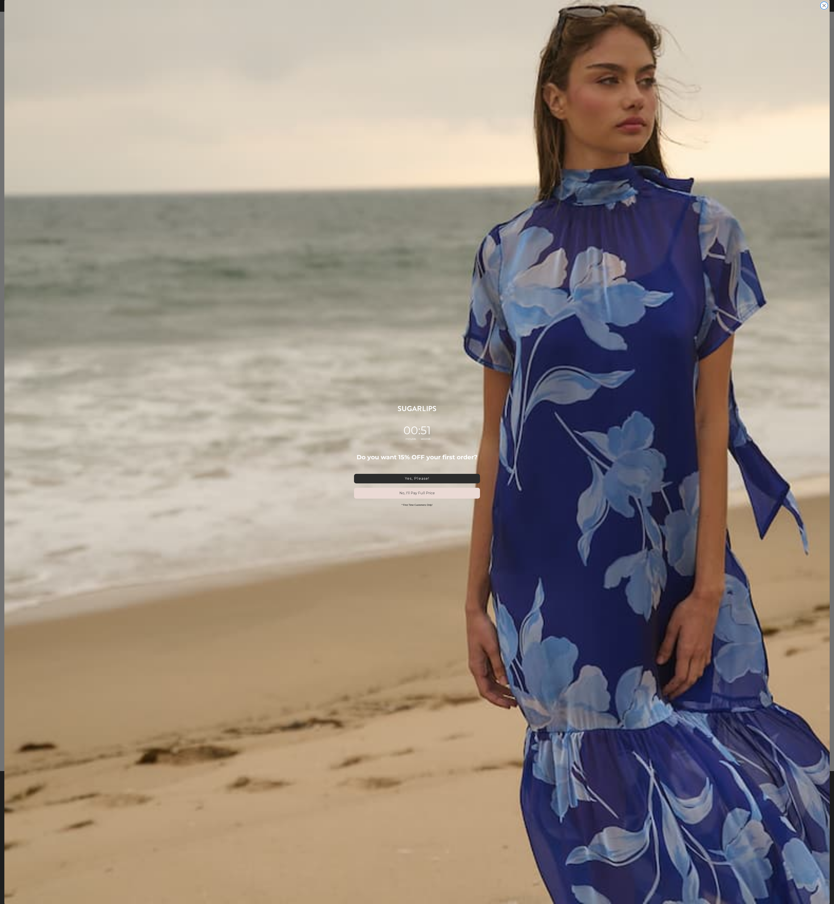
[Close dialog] (824, 5)
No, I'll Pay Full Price (417, 493)
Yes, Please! (417, 478)
